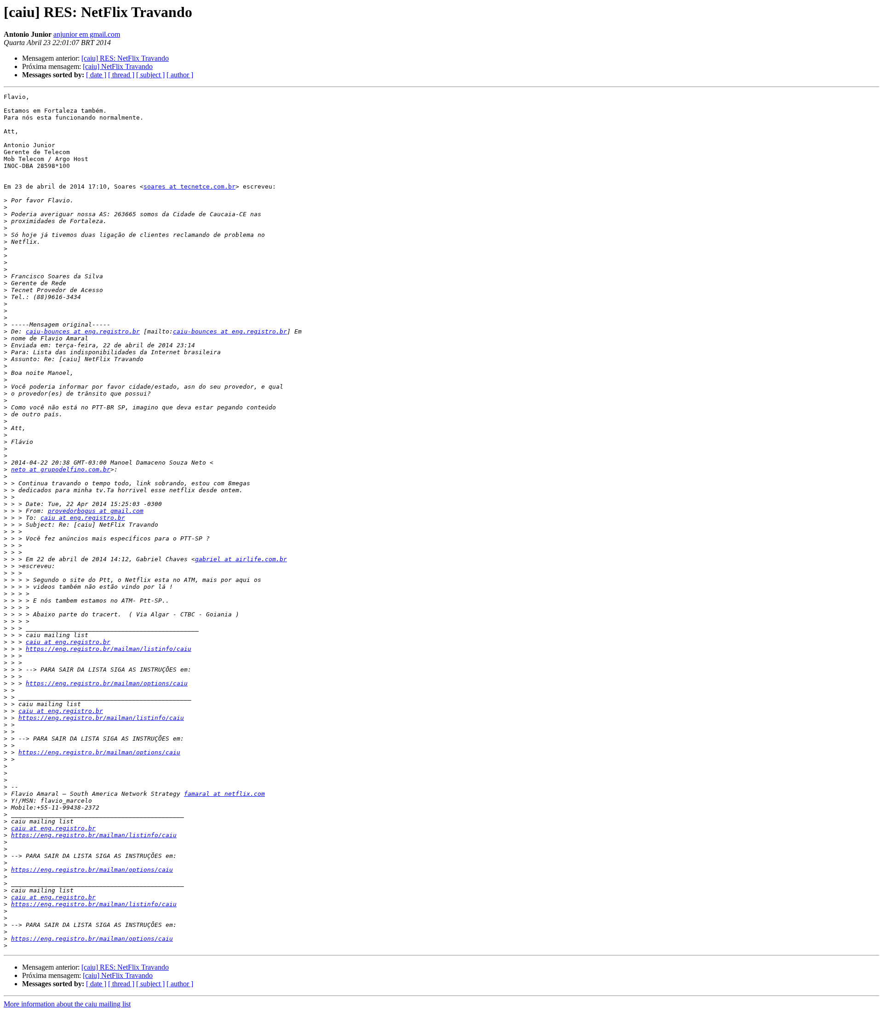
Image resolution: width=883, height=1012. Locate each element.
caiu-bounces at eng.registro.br (83, 331)
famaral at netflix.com (224, 793)
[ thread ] (121, 75)
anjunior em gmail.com (86, 34)
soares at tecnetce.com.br (189, 186)
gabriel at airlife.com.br (241, 559)
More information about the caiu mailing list (67, 1004)
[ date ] (96, 75)
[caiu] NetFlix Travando (118, 66)
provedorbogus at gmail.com (95, 510)
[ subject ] (150, 75)
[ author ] (179, 75)
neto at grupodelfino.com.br (60, 469)
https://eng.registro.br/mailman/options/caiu (107, 683)
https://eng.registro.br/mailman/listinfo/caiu (108, 648)
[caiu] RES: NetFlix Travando (125, 58)
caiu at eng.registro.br (82, 517)
